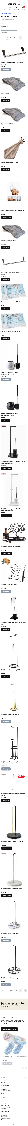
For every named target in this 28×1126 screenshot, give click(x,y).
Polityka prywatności (6, 1090)
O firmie (3, 1081)
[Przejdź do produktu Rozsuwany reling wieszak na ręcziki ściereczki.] (14, 261)
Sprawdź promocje (9, 1029)
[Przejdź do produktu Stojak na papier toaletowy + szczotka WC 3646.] (14, 608)
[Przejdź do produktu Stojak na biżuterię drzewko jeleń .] (14, 532)
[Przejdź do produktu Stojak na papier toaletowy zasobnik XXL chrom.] (14, 782)
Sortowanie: (4, 29)
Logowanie (4, 1115)
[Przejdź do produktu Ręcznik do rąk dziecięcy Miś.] (14, 148)
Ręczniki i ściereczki (8, 19)
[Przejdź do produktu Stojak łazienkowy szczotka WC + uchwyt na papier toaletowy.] (14, 489)
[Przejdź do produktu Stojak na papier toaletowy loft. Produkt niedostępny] (14, 742)
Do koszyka (6, 100)
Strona (11, 37)
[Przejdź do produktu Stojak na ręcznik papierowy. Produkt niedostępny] (14, 916)
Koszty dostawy (5, 1104)
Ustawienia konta (5, 1118)
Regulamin (4, 1089)
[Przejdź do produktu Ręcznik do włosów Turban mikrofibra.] (14, 191)
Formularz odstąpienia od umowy (9, 1107)
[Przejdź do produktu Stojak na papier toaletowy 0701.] (14, 650)
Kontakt (3, 1082)
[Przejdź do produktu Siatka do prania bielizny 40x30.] (14, 291)
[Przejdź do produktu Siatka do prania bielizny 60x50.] (14, 321)
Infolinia (3, 1097)
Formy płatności (5, 1105)
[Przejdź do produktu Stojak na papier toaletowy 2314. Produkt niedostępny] (14, 697)
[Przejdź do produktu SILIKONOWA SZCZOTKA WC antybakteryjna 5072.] (14, 397)
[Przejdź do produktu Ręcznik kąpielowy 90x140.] (14, 230)
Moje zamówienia (5, 1116)
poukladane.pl (7, 13)
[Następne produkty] (20, 990)
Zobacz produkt (7, 217)
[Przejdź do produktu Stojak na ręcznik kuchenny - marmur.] (14, 822)
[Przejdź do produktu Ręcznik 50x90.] (14, 83)
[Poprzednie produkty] (7, 990)
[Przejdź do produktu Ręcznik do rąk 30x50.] (14, 113)
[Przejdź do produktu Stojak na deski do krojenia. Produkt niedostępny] (14, 570)
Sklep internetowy (12, 1124)
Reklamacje (4, 1108)
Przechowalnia (5, 1119)
